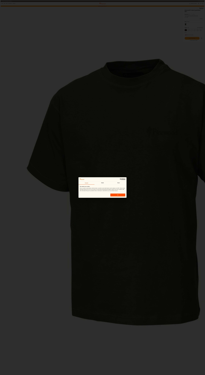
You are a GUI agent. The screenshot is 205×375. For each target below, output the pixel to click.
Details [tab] (102, 182)
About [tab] (118, 182)
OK (117, 194)
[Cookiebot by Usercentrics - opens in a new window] (120, 179)
